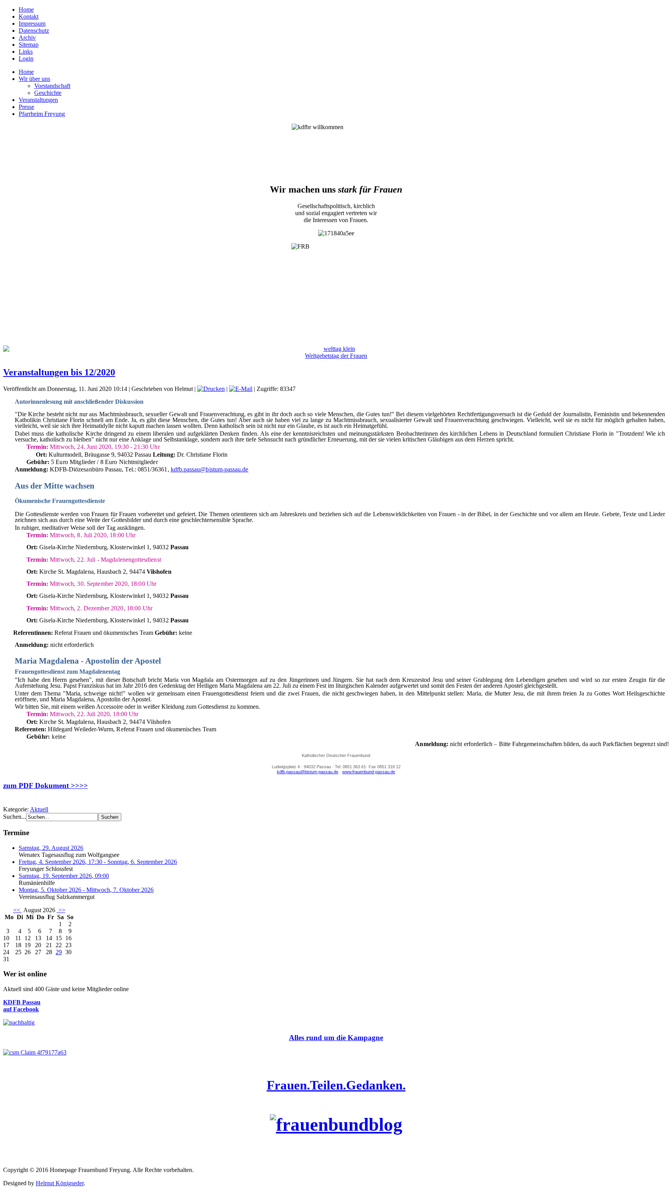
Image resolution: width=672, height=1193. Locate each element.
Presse (26, 106)
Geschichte (47, 92)
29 (59, 952)
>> (61, 910)
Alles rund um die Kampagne (336, 1038)
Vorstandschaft (52, 85)
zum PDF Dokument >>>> (45, 785)
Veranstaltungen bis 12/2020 (59, 372)
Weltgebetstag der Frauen (336, 355)
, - (98, 861)
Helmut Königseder (60, 1183)
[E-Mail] (240, 388)
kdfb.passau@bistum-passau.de (209, 469)
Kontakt (28, 16)
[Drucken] (211, 388)
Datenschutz (34, 30)
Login (26, 58)
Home (26, 9)
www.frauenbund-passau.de (368, 771)
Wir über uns (34, 78)
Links (26, 51)
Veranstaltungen (38, 99)
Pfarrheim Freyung (42, 113)
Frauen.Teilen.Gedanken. (336, 1085)
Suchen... (14, 816)
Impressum (32, 23)
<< (17, 910)
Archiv (27, 37)
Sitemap (28, 44)
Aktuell (39, 809)
